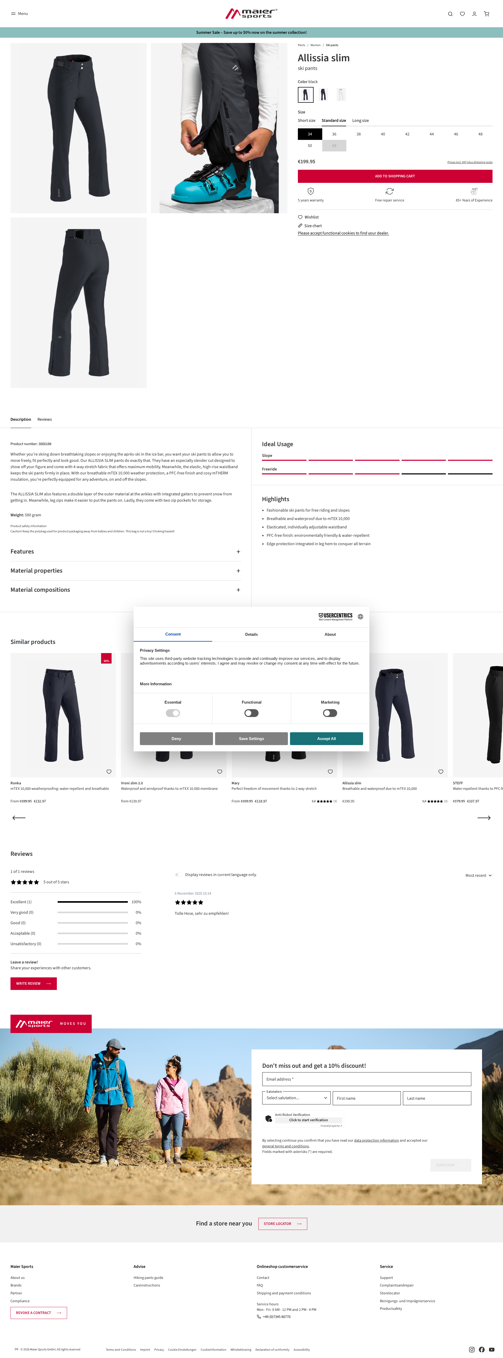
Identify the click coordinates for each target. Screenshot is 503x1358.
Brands (15, 1285)
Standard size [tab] (334, 120)
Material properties (36, 570)
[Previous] (19, 818)
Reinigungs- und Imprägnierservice (407, 1301)
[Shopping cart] (486, 13)
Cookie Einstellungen (182, 1350)
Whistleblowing (241, 1350)
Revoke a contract (33, 1313)
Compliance (20, 1301)
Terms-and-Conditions (121, 1350)
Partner (16, 1293)
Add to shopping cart (395, 176)
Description (20, 419)
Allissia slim (351, 783)
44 (432, 134)
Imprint (145, 1350)
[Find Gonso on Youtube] (492, 1349)
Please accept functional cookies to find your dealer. (343, 233)
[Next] (484, 818)
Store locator (277, 1223)
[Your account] (474, 13)
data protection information (376, 1140)
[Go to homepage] (251, 13)
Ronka (15, 783)
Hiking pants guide (148, 1277)
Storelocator (390, 1293)
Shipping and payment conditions (284, 1293)
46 (456, 134)
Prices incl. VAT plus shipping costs (470, 162)
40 (383, 134)
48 (480, 134)
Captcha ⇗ (331, 1126)
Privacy (159, 1350)
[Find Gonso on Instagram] (472, 1349)
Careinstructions (147, 1285)
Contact (263, 1277)
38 (359, 134)
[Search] (450, 13)
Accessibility (302, 1350)
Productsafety (391, 1308)
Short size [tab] (306, 120)
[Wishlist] (462, 13)
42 (407, 134)
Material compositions (40, 589)
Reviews (44, 419)
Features (22, 551)
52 (339, 146)
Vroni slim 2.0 (132, 783)
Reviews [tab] (21, 853)
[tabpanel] (395, 139)
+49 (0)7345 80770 (277, 1316)
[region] (149, 215)
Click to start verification (308, 1120)
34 (310, 134)
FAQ (260, 1285)
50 (310, 146)
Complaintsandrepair (397, 1285)
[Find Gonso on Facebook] (482, 1349)
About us (17, 1277)
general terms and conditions (285, 1146)
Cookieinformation (213, 1350)
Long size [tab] (360, 120)
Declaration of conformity (272, 1350)
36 (334, 134)
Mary (235, 783)
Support (386, 1277)
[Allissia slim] (78, 128)
